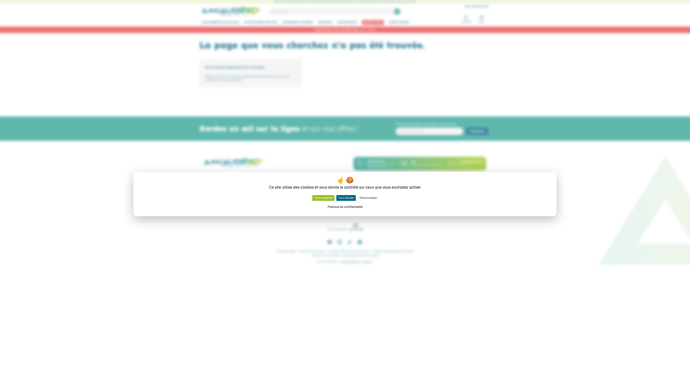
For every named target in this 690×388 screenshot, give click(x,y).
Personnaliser (368, 198)
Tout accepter (323, 198)
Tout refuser (346, 198)
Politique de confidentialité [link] (345, 207)
